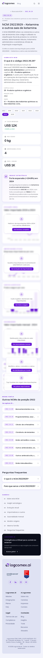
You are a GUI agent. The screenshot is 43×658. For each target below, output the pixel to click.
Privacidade (10, 624)
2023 (37, 111)
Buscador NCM (17, 11)
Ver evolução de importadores (21, 269)
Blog (22, 617)
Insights (24, 620)
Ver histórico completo (21, 229)
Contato (24, 607)
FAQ (7, 607)
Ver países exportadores (21, 386)
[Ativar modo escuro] (34, 3)
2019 (9, 111)
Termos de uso (11, 617)
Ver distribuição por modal (21, 370)
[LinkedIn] (16, 582)
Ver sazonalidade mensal (21, 344)
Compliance (10, 620)
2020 (16, 111)
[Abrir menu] (39, 3)
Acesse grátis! (11, 552)
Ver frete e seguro (21, 305)
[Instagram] (21, 582)
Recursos (24, 627)
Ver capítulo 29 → (8, 403)
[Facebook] (10, 582)
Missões (9, 596)
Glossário (24, 631)
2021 (23, 111)
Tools (23, 624)
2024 (5, 114)
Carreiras (24, 600)
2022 (30, 111)
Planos (8, 603)
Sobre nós (24, 596)
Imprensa (24, 603)
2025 (12, 114)
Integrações (10, 600)
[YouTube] (26, 582)
